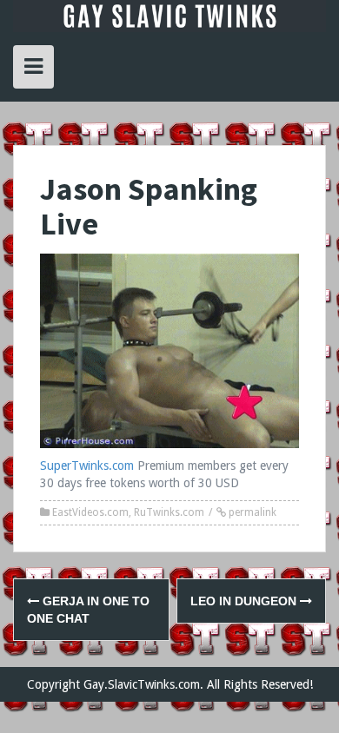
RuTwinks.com (169, 512)
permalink (251, 512)
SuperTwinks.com (87, 465)
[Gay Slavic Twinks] (169, 15)
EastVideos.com (90, 512)
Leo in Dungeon (245, 601)
